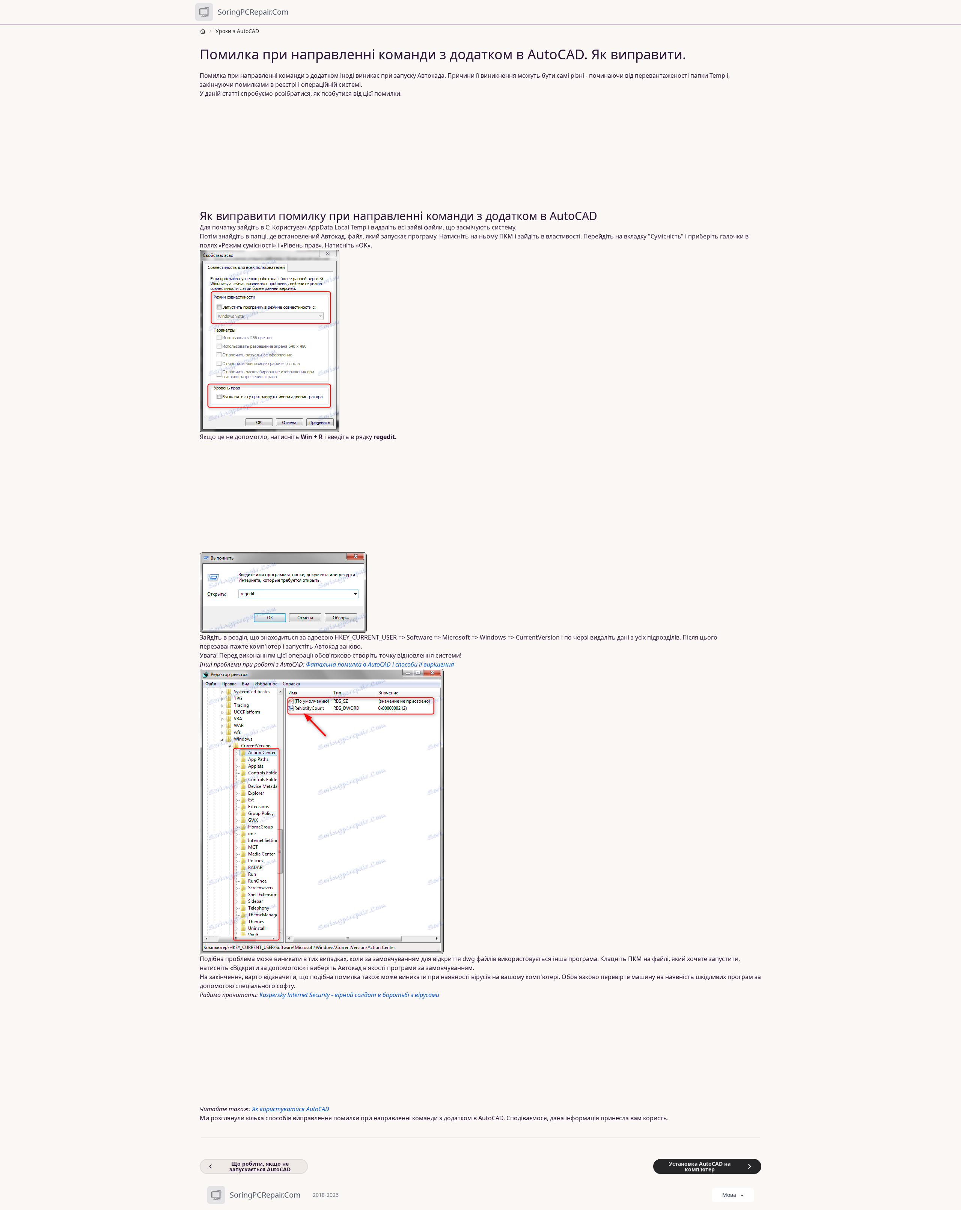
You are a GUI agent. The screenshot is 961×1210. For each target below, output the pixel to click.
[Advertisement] (428, 153)
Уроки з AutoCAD (237, 31)
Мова (729, 1194)
